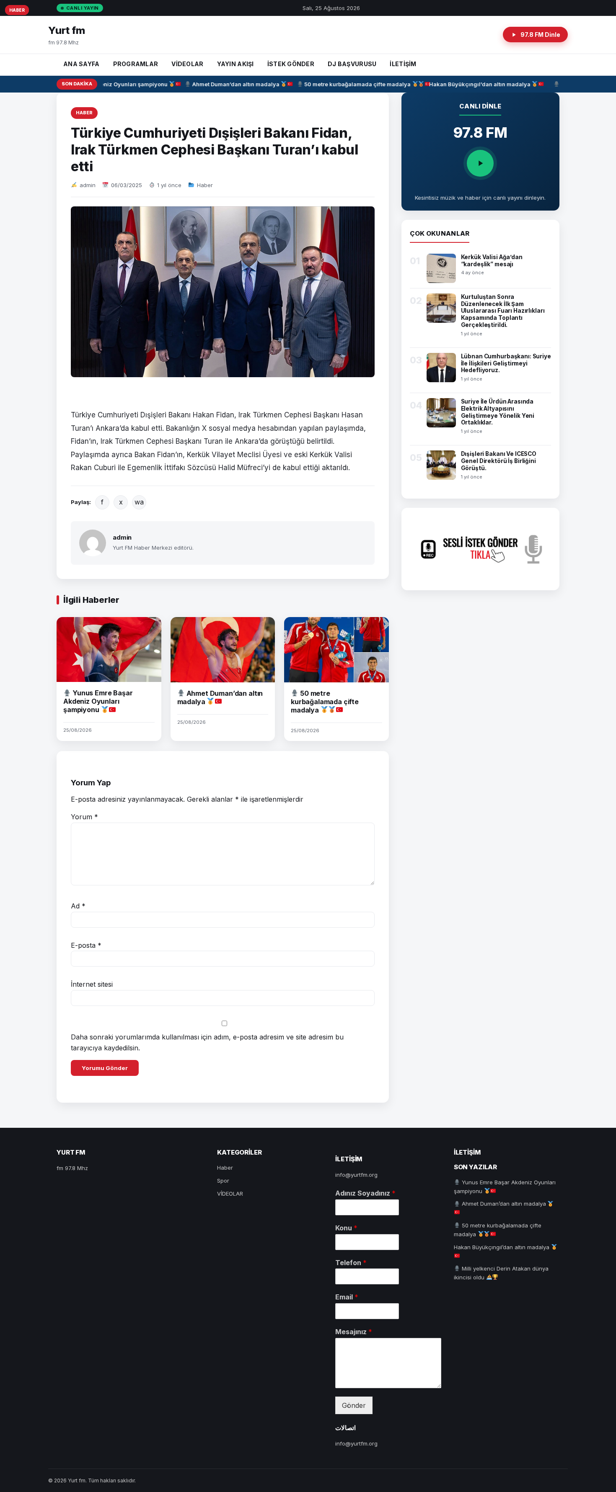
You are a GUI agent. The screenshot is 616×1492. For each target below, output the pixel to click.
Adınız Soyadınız (365, 1193)
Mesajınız (353, 1331)
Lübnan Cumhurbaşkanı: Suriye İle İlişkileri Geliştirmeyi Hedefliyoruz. (506, 363)
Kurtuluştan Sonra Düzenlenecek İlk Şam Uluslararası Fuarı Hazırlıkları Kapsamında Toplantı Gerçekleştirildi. (503, 311)
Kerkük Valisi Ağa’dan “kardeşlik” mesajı (492, 261)
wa (139, 502)
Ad (78, 906)
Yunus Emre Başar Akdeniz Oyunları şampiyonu (98, 701)
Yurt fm (66, 30)
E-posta (86, 945)
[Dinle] (480, 163)
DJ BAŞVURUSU (352, 63)
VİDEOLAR (187, 63)
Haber (84, 113)
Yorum (84, 817)
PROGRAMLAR (135, 63)
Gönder (354, 1405)
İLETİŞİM (403, 63)
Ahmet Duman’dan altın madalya (225, 84)
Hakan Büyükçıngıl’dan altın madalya (469, 84)
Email (346, 1297)
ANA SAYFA (81, 63)
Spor (223, 1180)
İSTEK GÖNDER (290, 63)
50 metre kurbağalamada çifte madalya (346, 84)
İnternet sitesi (92, 984)
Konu (346, 1228)
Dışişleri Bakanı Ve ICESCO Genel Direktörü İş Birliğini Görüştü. (499, 460)
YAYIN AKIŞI (235, 63)
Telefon (351, 1262)
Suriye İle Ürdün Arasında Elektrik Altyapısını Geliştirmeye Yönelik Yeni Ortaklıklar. (498, 412)
